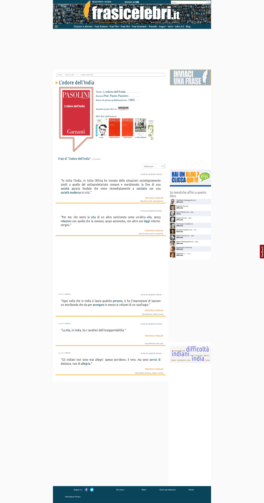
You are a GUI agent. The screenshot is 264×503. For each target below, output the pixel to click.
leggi (147, 221)
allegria (85, 363)
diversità (145, 233)
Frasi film (114, 26)
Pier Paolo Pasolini (116, 96)
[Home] (132, 12)
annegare (98, 305)
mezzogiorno (158, 201)
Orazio (178, 253)
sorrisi (153, 359)
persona (117, 301)
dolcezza (148, 373)
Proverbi (153, 26)
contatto (142, 188)
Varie (170, 26)
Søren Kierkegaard (183, 241)
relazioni (66, 221)
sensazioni (159, 233)
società (65, 188)
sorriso (160, 373)
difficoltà (148, 314)
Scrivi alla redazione (168, 489)
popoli (151, 233)
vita (93, 217)
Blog (188, 26)
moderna (75, 192)
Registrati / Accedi (101, 2)
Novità (191, 489)
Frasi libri (125, 26)
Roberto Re (180, 206)
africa (146, 201)
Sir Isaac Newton (182, 229)
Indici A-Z (179, 26)
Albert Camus (181, 235)
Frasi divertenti (139, 26)
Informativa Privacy (73, 496)
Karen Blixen (181, 212)
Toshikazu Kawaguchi (184, 200)
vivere (160, 314)
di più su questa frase (152, 174)
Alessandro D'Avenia (184, 247)
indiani (155, 314)
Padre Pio (180, 218)
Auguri (162, 26)
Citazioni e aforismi (83, 26)
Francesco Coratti (182, 224)
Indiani (67, 294)
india (150, 201)
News (144, 489)
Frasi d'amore (101, 26)
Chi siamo (120, 489)
